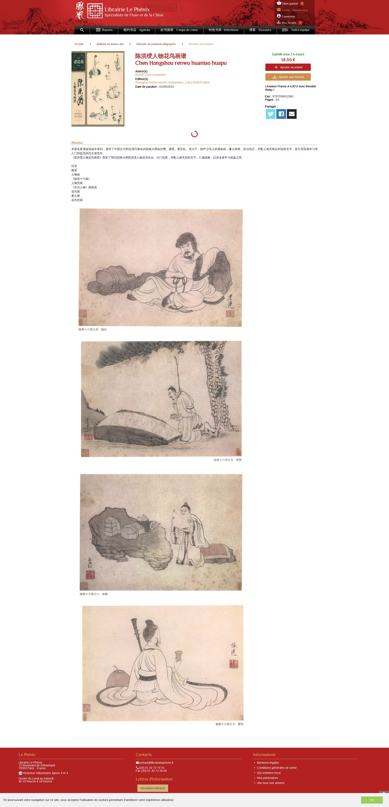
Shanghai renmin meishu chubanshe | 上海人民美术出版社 (172, 82)
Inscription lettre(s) (153, 788)
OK (372, 800)
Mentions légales (268, 762)
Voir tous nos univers (270, 783)
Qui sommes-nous (269, 772)
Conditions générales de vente (277, 767)
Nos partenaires (267, 777)
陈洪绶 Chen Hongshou (150, 74)
